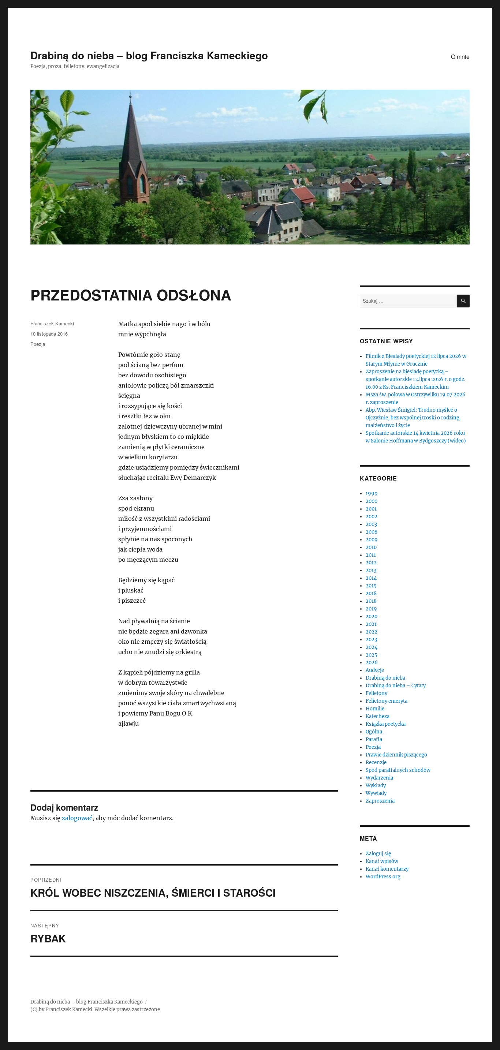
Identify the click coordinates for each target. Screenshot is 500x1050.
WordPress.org (383, 877)
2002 (371, 516)
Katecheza (377, 716)
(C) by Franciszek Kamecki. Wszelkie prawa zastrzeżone (95, 1009)
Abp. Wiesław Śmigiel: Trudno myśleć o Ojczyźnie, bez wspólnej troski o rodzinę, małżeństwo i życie (413, 418)
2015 (371, 586)
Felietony (376, 693)
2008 (371, 532)
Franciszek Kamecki (52, 323)
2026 (372, 662)
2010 (371, 547)
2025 (371, 655)
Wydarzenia (379, 778)
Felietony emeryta (386, 701)
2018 (371, 593)
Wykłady (376, 785)
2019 (371, 609)
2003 (371, 524)
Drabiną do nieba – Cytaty (396, 686)
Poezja (37, 343)
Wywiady (376, 793)
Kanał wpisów (382, 861)
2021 (371, 624)
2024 (371, 647)
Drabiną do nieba (385, 678)
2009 (372, 540)
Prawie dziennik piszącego (396, 755)
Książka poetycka (386, 724)
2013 (371, 570)
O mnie (460, 56)
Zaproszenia (380, 801)
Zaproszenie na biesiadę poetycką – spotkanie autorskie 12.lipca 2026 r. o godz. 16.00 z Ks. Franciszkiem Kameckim (415, 379)
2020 (371, 616)
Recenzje (376, 762)
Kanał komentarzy (387, 869)
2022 (371, 632)
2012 (371, 563)
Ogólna (374, 732)
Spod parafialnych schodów (398, 770)
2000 (371, 501)
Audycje (375, 670)
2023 (371, 639)
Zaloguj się (378, 854)
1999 (372, 493)
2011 (371, 555)
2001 (371, 509)
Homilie (375, 709)
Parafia (374, 739)
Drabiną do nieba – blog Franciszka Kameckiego (149, 55)
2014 (371, 578)
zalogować (77, 818)
